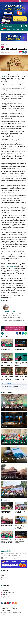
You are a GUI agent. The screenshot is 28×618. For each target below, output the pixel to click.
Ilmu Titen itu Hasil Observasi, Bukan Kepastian (19, 349)
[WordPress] (10, 603)
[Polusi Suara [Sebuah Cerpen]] (7, 520)
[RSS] (15, 603)
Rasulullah (5, 590)
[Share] (25, 52)
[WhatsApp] (25, 333)
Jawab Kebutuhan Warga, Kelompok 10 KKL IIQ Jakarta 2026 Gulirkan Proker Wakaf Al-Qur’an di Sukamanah (7, 349)
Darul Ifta (5, 588)
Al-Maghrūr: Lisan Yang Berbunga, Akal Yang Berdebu (21, 364)
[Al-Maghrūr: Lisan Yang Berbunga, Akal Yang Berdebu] (21, 357)
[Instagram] (13, 603)
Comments (7, 383)
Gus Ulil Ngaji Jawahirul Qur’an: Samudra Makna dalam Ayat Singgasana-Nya (21, 378)
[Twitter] (20, 333)
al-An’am (14, 85)
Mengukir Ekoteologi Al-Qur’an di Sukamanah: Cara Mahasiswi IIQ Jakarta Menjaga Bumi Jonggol (21, 513)
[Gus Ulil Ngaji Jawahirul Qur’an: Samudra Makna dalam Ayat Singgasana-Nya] (21, 371)
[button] (21, 26)
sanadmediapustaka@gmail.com (12, 558)
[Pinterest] (7, 603)
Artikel (3, 46)
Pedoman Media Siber (6, 610)
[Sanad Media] (6, 26)
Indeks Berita (13, 608)
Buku (17, 522)
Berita (3, 508)
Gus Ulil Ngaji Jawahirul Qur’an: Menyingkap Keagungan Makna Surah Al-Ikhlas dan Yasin (7, 378)
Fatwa (2, 582)
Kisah (3, 522)
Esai (2, 577)
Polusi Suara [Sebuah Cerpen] (6, 526)
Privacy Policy (4, 608)
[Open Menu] (23, 26)
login (10, 386)
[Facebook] (17, 333)
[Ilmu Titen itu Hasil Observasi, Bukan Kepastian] (21, 343)
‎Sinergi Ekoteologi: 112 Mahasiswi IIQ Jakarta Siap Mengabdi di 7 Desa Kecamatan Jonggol (7, 364)
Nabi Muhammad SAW (8, 592)
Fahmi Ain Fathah (9, 311)
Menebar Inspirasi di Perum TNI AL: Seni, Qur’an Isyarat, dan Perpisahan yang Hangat (6, 513)
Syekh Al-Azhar (6, 597)
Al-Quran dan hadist (11, 266)
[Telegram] (23, 333)
